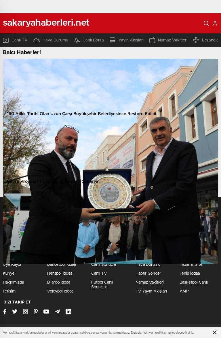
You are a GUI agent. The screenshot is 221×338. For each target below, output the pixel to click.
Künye (8, 273)
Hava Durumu (55, 40)
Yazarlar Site (191, 265)
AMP (184, 291)
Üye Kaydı (12, 265)
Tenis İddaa (190, 273)
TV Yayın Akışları (151, 291)
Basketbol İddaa (61, 265)
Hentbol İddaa (59, 273)
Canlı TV (20, 40)
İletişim (9, 291)
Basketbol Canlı (194, 282)
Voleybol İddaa (60, 291)
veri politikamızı (160, 332)
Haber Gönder (148, 273)
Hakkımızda (13, 282)
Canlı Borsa (93, 40)
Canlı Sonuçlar (104, 265)
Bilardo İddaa (58, 282)
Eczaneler (211, 40)
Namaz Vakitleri (172, 40)
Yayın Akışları (131, 40)
